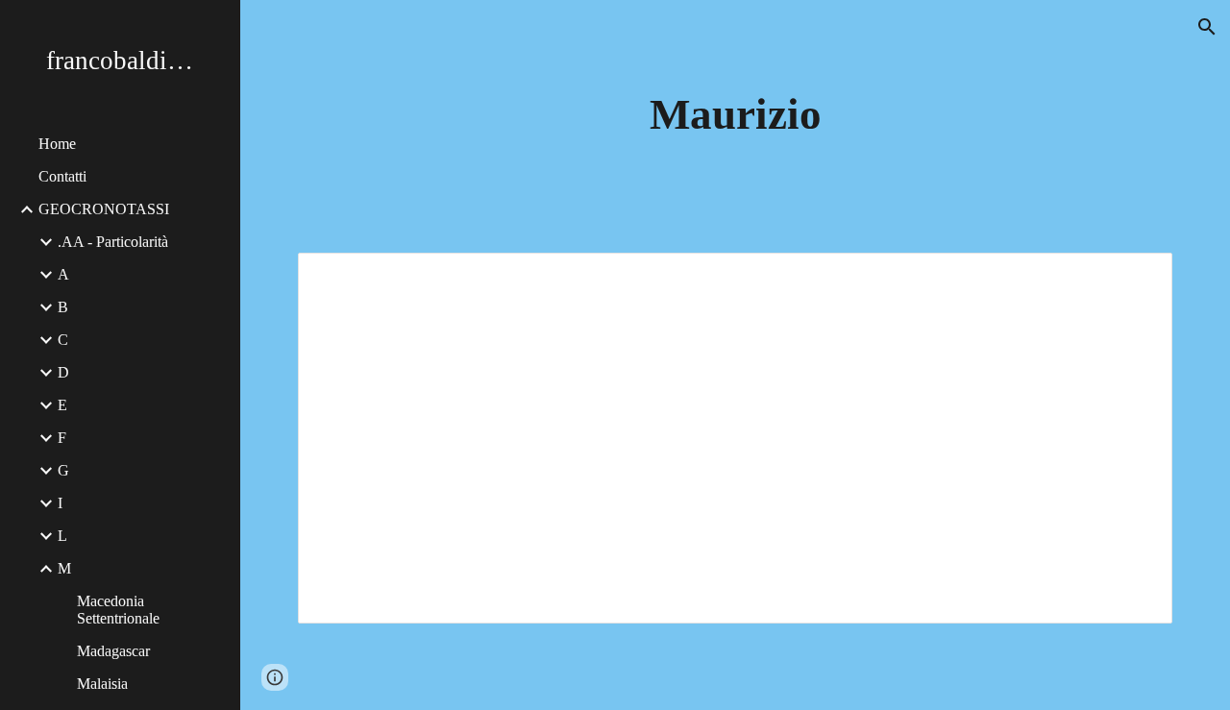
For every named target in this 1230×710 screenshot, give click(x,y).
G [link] (63, 470)
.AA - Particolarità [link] (113, 241)
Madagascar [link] (113, 651)
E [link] (62, 405)
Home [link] (57, 143)
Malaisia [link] (102, 683)
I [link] (60, 503)
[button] (1207, 27)
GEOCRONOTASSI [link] (103, 209)
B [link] (63, 307)
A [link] (63, 274)
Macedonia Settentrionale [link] (118, 609)
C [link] (63, 339)
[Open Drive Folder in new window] (1136, 278)
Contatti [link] (62, 176)
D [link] (63, 372)
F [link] (62, 437)
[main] (735, 115)
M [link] (64, 568)
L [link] (62, 535)
